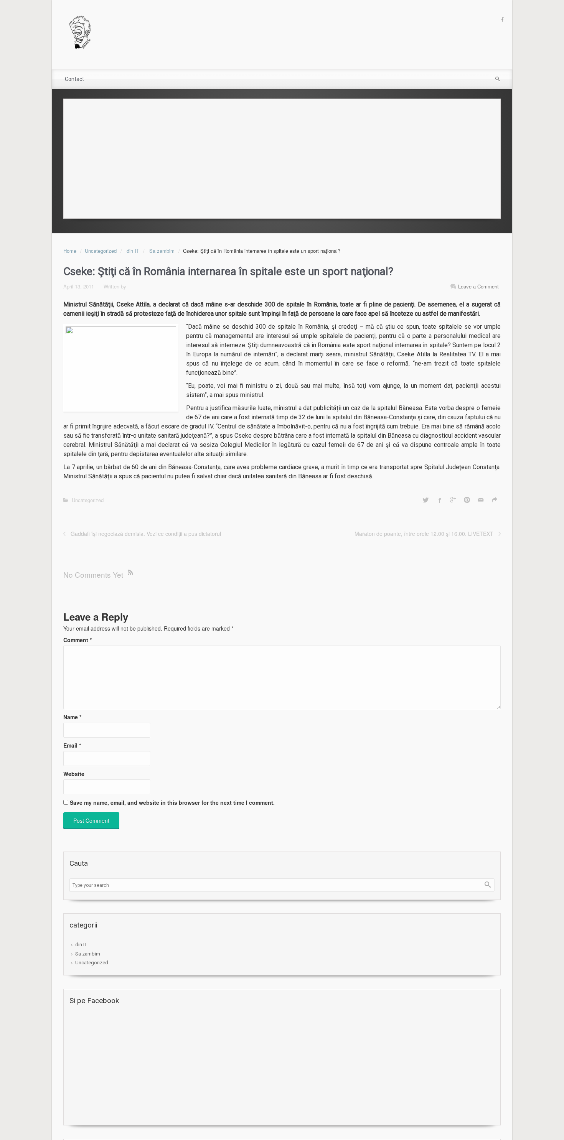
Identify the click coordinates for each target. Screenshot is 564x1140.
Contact (74, 79)
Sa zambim (162, 250)
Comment (77, 640)
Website (73, 774)
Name (72, 717)
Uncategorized (101, 250)
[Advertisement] (282, 156)
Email (72, 745)
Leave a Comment (478, 286)
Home (69, 250)
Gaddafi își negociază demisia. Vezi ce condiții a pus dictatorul (146, 533)
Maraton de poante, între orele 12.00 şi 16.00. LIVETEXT (424, 533)
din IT (133, 250)
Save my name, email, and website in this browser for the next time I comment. (172, 802)
